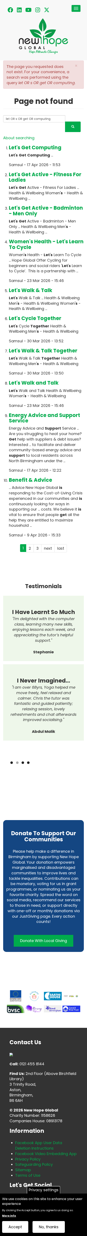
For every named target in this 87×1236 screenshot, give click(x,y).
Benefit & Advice (30, 479)
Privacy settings (43, 1189)
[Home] (43, 39)
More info (9, 1215)
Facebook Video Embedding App (46, 1153)
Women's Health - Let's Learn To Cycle (46, 244)
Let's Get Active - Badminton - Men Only (46, 210)
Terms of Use (27, 1175)
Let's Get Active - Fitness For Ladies (45, 177)
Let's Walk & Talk (30, 290)
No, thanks (48, 1226)
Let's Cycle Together (35, 318)
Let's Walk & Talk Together (43, 350)
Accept (15, 1226)
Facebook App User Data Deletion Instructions (38, 1145)
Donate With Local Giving (43, 940)
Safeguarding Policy (34, 1164)
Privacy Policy (28, 1159)
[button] (76, 66)
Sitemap (23, 1169)
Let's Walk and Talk (33, 382)
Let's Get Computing (35, 147)
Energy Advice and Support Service (44, 418)
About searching (18, 137)
